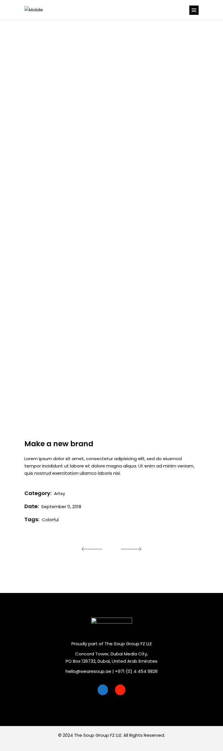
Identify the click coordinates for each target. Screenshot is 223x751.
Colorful (50, 520)
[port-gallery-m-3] (65, 277)
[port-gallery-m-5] (111, 371)
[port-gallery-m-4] (111, 92)
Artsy (59, 493)
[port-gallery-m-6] (65, 186)
